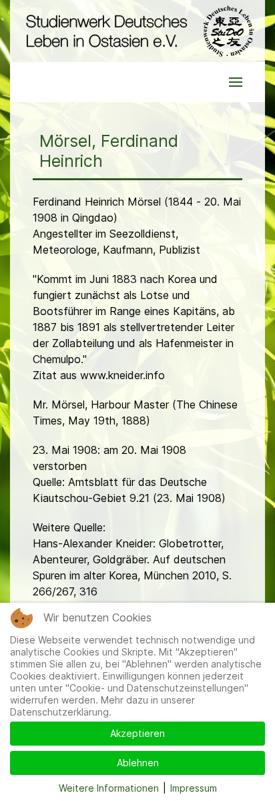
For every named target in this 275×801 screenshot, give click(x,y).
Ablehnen (138, 762)
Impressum (193, 788)
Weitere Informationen (109, 788)
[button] (235, 82)
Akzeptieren (137, 733)
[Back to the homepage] (137, 31)
